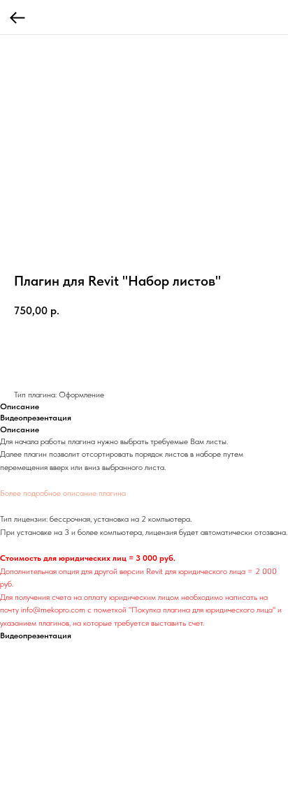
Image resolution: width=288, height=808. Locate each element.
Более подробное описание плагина (63, 493)
